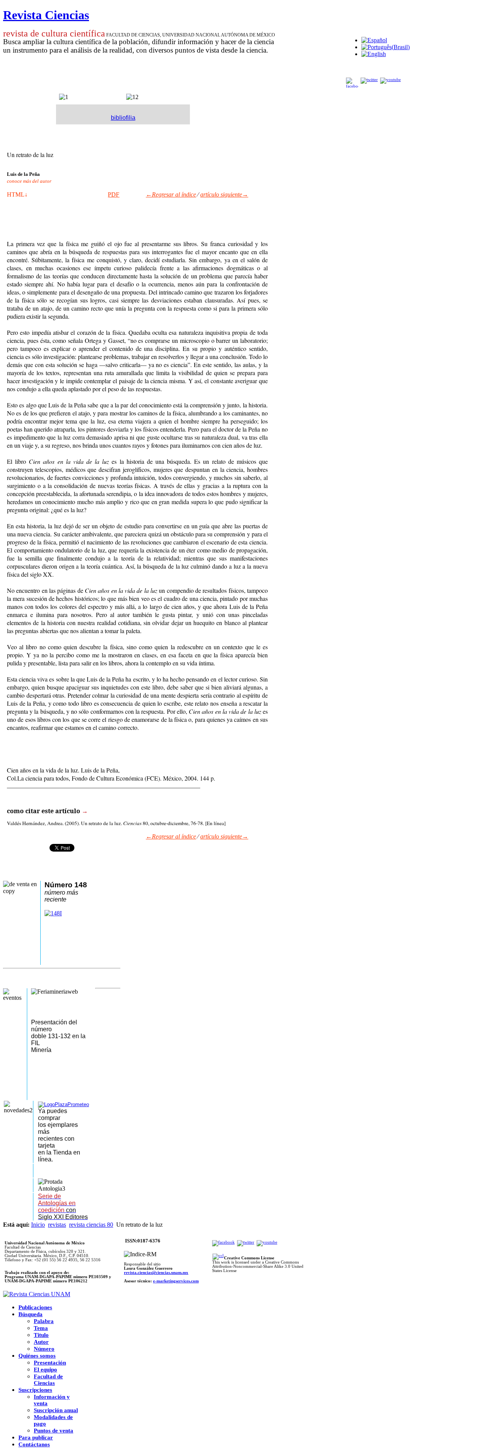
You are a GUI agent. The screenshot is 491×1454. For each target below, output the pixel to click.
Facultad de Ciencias (48, 1379)
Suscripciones (35, 1390)
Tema (41, 1328)
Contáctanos (34, 1444)
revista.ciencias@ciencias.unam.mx (156, 1272)
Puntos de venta (53, 1431)
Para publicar (35, 1437)
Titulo (41, 1335)
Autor (41, 1342)
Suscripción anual (56, 1410)
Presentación (50, 1363)
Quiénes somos (37, 1356)
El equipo (45, 1369)
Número (44, 1349)
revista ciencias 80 (91, 1224)
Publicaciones (35, 1307)
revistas (57, 1224)
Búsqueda (30, 1314)
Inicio (38, 1224)
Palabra (44, 1321)
